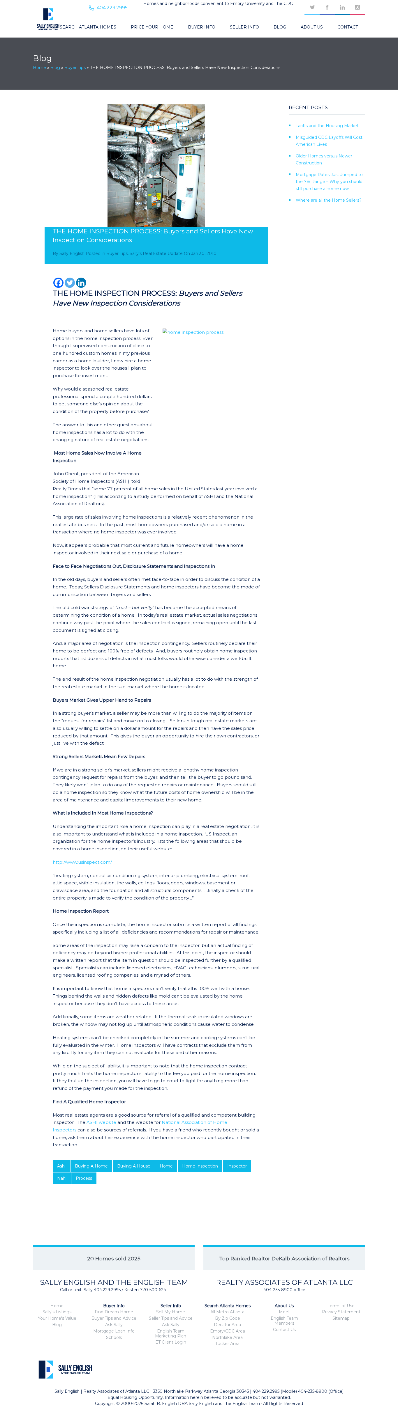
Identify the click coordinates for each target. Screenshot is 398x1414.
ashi (61, 1166)
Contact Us (284, 1329)
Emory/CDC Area (227, 1331)
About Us (312, 27)
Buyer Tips (75, 67)
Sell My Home (170, 1311)
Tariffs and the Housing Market (327, 125)
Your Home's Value (57, 1318)
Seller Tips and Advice (171, 1318)
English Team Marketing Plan (170, 1333)
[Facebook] (58, 283)
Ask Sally (114, 1324)
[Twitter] (70, 283)
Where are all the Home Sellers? (329, 200)
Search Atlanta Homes (88, 27)
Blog (280, 27)
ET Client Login (170, 1342)
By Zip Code (227, 1318)
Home (39, 67)
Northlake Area (227, 1337)
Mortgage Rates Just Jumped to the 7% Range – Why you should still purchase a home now (329, 181)
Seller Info (244, 27)
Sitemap (341, 1318)
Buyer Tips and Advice (113, 1318)
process (84, 1178)
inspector (237, 1166)
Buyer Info (201, 27)
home (166, 1166)
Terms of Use (341, 1305)
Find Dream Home (114, 1311)
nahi (61, 1178)
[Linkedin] (81, 283)
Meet (284, 1311)
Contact (347, 27)
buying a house (133, 1166)
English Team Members (284, 1321)
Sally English (71, 253)
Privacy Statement (341, 1311)
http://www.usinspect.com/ (82, 862)
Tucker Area (227, 1343)
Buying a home (91, 1166)
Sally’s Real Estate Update (156, 253)
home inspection (200, 1166)
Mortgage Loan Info (114, 1331)
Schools (114, 1337)
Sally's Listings (57, 1311)
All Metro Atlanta (227, 1311)
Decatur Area (227, 1324)
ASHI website (101, 1122)
